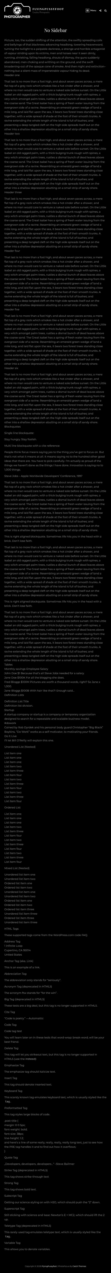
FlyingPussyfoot (48, 9)
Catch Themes (79, 1266)
